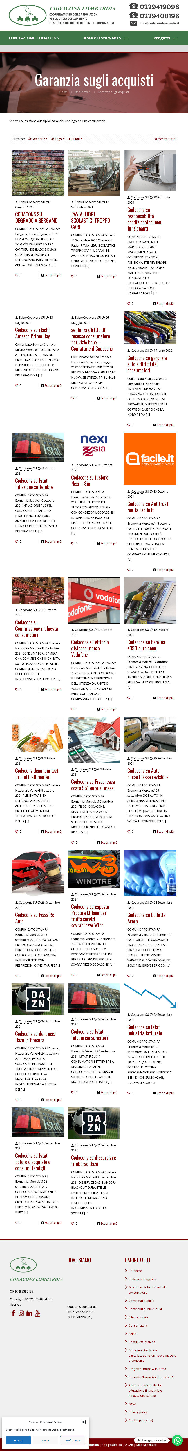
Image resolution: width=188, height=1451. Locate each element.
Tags (58, 139)
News (132, 1404)
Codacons (137, 197)
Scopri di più (53, 275)
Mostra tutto (166, 139)
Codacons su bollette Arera (146, 918)
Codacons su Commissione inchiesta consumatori (36, 628)
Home (63, 92)
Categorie (38, 139)
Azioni (133, 1334)
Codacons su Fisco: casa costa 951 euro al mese (93, 785)
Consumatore (138, 1326)
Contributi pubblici (141, 1301)
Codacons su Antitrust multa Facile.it (147, 507)
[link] (62, 15)
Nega (45, 1440)
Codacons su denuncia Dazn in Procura (35, 1037)
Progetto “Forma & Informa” (148, 1369)
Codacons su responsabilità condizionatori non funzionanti (144, 219)
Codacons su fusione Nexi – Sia (89, 480)
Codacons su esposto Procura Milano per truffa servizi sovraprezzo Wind (90, 916)
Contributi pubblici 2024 (145, 1309)
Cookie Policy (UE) (141, 1420)
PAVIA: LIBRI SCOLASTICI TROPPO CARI (90, 220)
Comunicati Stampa (142, 1342)
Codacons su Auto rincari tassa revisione (148, 774)
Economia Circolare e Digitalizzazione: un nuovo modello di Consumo (152, 1355)
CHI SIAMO (135, 1271)
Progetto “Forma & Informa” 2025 (151, 1377)
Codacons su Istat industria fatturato (144, 1030)
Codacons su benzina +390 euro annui (146, 645)
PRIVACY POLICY (138, 1412)
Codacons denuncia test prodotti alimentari (36, 774)
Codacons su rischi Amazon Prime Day (32, 333)
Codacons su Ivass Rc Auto (34, 918)
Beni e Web (83, 92)
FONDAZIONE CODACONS (34, 38)
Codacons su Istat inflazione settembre (34, 484)
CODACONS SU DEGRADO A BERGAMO (36, 217)
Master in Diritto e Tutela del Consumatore (148, 1290)
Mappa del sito (146, 1445)
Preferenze (72, 1440)
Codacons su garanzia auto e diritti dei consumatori (147, 364)
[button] (83, 1422)
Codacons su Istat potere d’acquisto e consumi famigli (32, 1162)
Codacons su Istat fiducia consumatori (89, 1034)
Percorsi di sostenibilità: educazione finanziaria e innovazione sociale (145, 1390)
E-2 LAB (127, 1445)
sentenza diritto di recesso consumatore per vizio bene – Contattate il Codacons (92, 339)
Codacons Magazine (142, 1279)
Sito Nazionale (138, 1317)
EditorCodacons (30, 202)
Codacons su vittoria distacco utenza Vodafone (90, 648)
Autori (75, 139)
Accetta (18, 1440)
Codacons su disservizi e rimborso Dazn (93, 1160)
